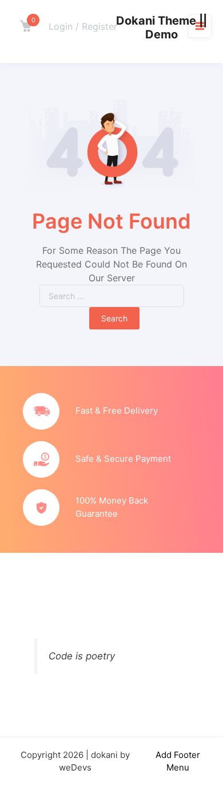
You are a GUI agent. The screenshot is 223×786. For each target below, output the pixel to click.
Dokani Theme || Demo (161, 27)
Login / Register (83, 26)
